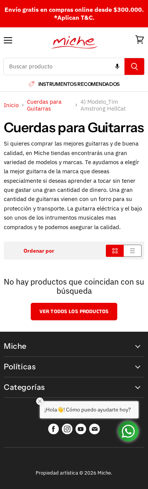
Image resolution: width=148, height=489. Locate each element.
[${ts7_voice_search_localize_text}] (117, 66)
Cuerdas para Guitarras (44, 105)
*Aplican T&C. (74, 17)
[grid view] (115, 251)
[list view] (133, 251)
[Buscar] (134, 66)
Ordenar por (39, 251)
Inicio (11, 105)
